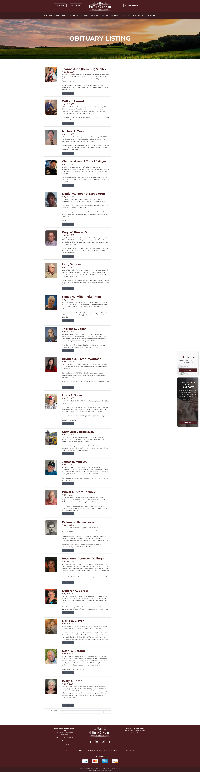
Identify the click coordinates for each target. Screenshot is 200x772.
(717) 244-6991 (65, 744)
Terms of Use (100, 770)
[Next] (109, 711)
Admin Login (108, 770)
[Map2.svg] (103, 741)
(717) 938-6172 (135, 732)
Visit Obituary (68, 93)
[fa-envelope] (97, 742)
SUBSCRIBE (187, 370)
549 (106, 712)
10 (93, 712)
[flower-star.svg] (109, 742)
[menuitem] (46, 15)
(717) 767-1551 (64, 734)
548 (101, 712)
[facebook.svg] (90, 741)
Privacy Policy (92, 770)
